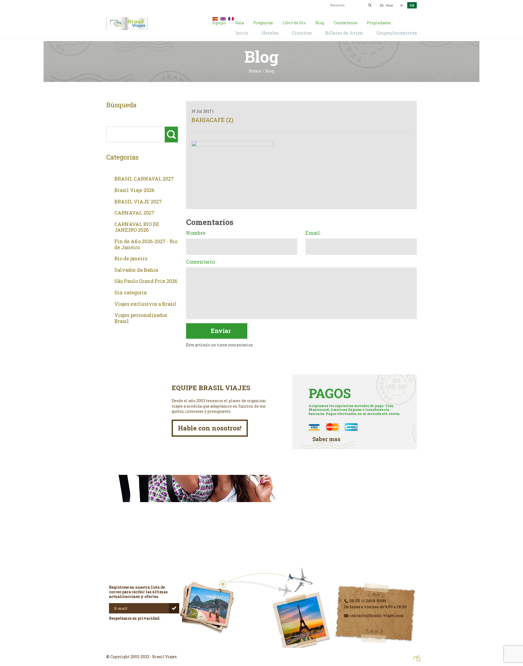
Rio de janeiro (130, 259)
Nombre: (196, 233)
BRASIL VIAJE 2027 (138, 202)
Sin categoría (130, 293)
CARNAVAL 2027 (134, 213)
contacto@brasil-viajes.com (255, 4)
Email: (313, 233)
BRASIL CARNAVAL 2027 (144, 179)
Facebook (261, 647)
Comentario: (200, 262)
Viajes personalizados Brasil (140, 318)
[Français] (231, 18)
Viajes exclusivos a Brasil (145, 304)
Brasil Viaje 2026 (134, 190)
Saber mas (326, 439)
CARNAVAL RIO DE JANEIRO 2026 (136, 227)
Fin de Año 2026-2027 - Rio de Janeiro (145, 244)
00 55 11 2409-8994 (149, 4)
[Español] (215, 18)
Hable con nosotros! (210, 428)
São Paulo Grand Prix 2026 (145, 281)
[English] (223, 18)
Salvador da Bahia (136, 270)
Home (255, 71)
